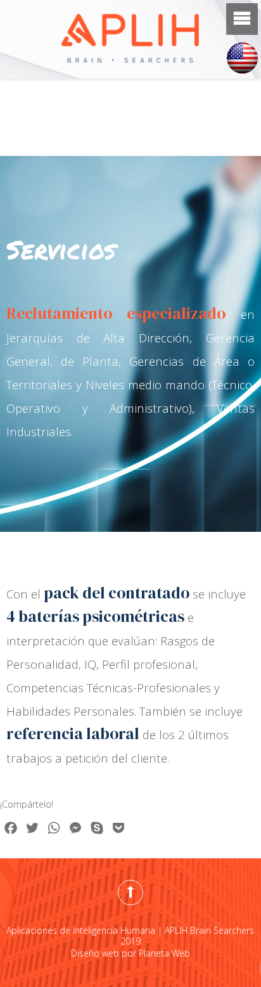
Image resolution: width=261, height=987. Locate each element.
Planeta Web (164, 953)
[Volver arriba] (130, 892)
